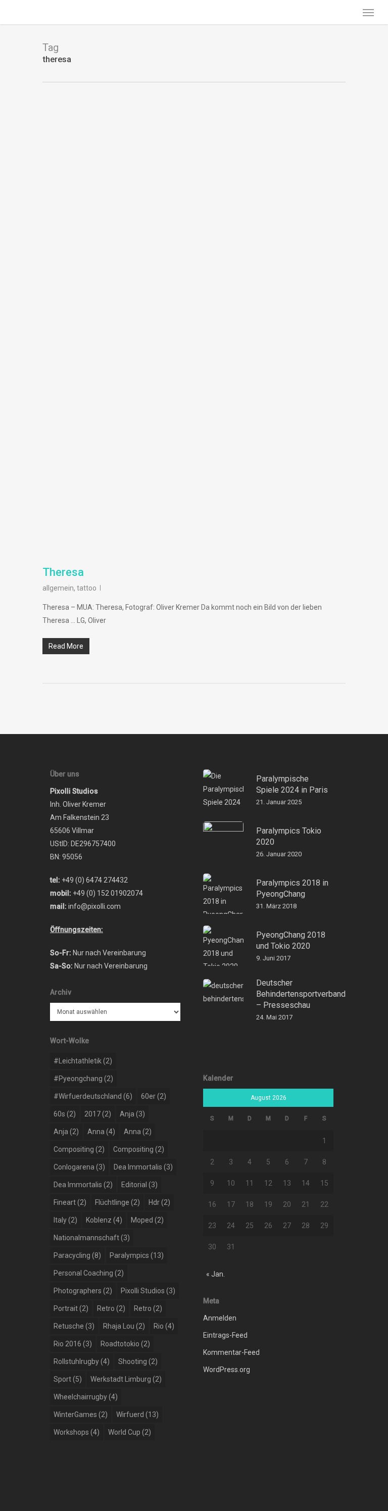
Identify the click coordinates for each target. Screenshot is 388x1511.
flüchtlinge (117, 1202)
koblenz (104, 1220)
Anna (101, 1132)
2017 (97, 1114)
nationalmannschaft (92, 1238)
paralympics (137, 1255)
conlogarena (79, 1167)
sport (68, 1379)
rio (164, 1326)
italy (65, 1220)
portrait (71, 1308)
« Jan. (215, 1274)
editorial (139, 1185)
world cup (129, 1432)
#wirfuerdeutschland (93, 1096)
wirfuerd (137, 1414)
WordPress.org (226, 1370)
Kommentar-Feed (231, 1352)
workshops (77, 1432)
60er (153, 1096)
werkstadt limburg (126, 1379)
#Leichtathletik (83, 1061)
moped (147, 1220)
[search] (348, 12)
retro (111, 1308)
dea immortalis (143, 1167)
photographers (83, 1291)
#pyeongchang (83, 1079)
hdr (159, 1202)
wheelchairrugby (86, 1397)
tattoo (86, 588)
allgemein (58, 588)
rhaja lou (124, 1326)
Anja (132, 1114)
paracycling (77, 1255)
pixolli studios (148, 1291)
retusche (74, 1326)
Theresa (63, 572)
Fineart (70, 1202)
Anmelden (219, 1318)
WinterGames (81, 1414)
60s (65, 1114)
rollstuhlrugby (82, 1361)
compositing (79, 1149)
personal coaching (89, 1273)
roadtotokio (125, 1344)
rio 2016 (73, 1344)
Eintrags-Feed (225, 1335)
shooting (138, 1361)
